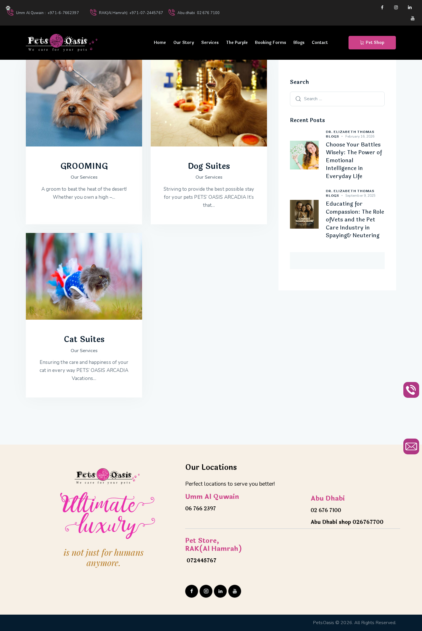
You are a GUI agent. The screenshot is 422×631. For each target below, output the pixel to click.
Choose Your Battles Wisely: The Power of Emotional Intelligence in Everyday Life (354, 161)
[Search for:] (337, 98)
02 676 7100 (326, 510)
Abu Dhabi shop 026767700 (347, 522)
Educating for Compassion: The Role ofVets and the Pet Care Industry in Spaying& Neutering (355, 220)
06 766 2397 (200, 508)
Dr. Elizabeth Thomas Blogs (350, 134)
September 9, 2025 (360, 195)
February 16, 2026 (360, 136)
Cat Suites (84, 339)
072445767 (200, 561)
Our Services (84, 177)
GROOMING (84, 166)
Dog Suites (209, 166)
